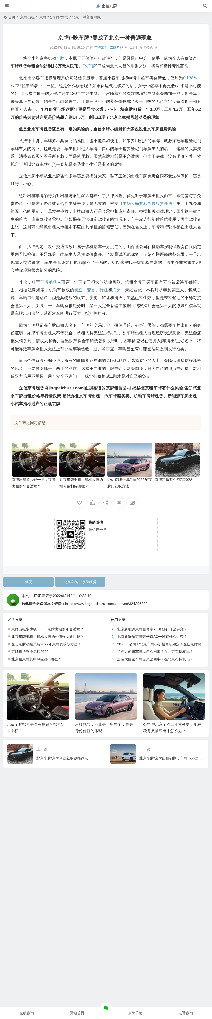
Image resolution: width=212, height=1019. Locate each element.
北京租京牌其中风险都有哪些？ (36, 659)
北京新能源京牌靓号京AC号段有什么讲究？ (152, 629)
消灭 (116, 290)
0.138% (190, 78)
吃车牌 (90, 66)
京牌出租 (27, 17)
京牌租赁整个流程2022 (173, 480)
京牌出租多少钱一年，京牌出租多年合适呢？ (47, 629)
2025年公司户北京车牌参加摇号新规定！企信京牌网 (159, 644)
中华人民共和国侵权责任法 (147, 203)
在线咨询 (26, 1013)
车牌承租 (48, 282)
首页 (12, 17)
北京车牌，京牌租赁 (80, 582)
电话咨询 (185, 1013)
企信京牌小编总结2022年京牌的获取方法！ (46, 644)
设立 (78, 290)
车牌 (60, 58)
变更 (91, 290)
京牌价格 (116, 47)
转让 (104, 290)
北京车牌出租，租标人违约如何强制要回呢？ (47, 637)
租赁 (28, 582)
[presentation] (175, 681)
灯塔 (37, 596)
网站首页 (77, 1013)
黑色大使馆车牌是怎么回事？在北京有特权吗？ (155, 652)
